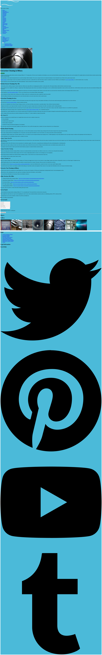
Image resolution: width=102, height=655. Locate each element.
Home (4, 36)
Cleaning (4, 41)
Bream (4, 10)
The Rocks (4, 18)
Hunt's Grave (5, 32)
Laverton (4, 21)
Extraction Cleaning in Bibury (8, 239)
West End (4, 19)
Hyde (3, 16)
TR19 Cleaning (5, 40)
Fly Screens (4, 38)
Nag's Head (4, 11)
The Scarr (4, 17)
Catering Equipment (6, 37)
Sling (3, 29)
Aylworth (4, 31)
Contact (4, 46)
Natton (4, 22)
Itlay (3, 25)
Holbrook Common (6, 30)
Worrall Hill (5, 13)
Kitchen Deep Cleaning (9, 44)
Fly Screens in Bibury (6, 235)
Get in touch (2, 73)
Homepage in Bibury (6, 236)
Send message (3, 212)
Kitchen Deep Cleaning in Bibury (8, 240)
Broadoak (4, 26)
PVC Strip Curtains (6, 39)
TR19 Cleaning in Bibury (7, 238)
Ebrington (4, 33)
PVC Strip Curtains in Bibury (7, 237)
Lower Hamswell (5, 27)
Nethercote (4, 28)
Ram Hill (4, 15)
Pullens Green (5, 24)
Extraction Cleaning (8, 43)
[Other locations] (0, 6)
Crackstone (4, 20)
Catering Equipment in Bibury (8, 234)
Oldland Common (6, 12)
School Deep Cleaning (8, 45)
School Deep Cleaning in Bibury (8, 241)
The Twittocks (5, 23)
